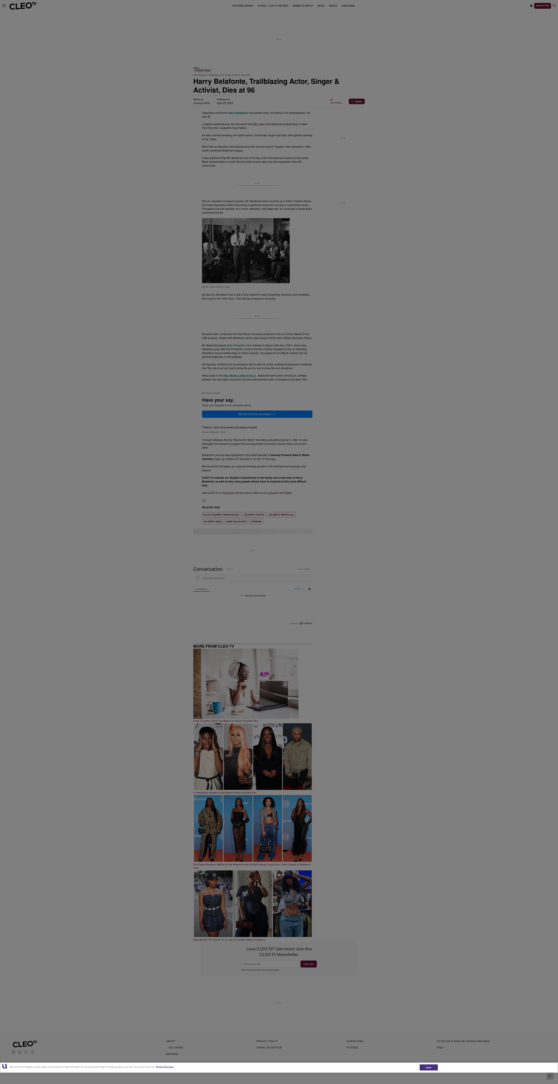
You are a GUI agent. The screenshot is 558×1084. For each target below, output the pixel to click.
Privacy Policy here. (165, 1066)
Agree (428, 1067)
